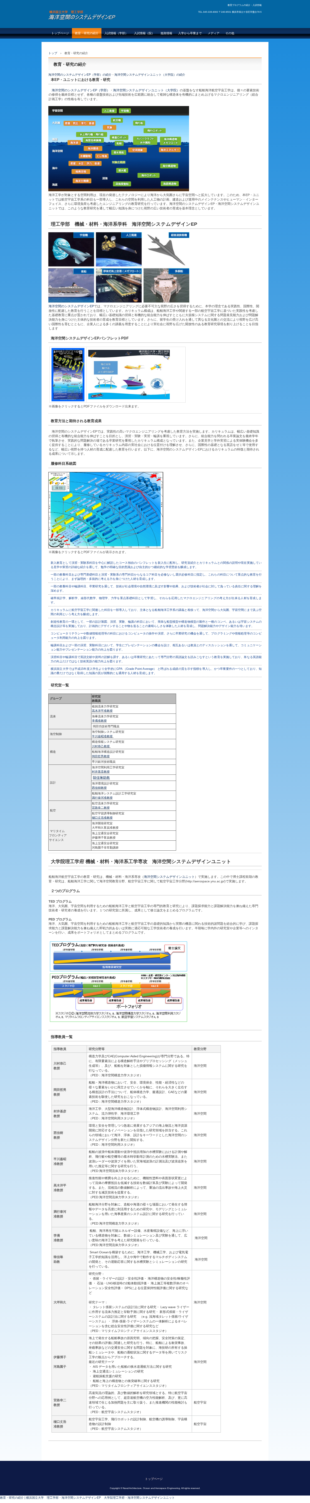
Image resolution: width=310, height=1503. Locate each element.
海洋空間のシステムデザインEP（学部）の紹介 (79, 74)
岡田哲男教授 (101, 756)
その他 (229, 33)
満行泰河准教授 (102, 797)
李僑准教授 (99, 720)
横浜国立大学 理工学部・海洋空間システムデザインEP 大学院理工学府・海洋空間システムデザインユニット (104, 18)
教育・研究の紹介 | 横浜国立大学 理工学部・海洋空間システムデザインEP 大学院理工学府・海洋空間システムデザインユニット (87, 1497)
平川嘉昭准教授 (102, 736)
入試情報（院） (144, 33)
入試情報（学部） (116, 33)
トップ (52, 53)
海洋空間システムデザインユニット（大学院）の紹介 (149, 74)
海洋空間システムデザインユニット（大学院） (146, 90)
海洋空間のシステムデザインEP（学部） (81, 90)
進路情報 (166, 33)
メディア (213, 33)
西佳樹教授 (99, 787)
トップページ (60, 33)
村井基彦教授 (101, 771)
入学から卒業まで (190, 33)
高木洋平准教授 (102, 710)
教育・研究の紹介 (86, 33)
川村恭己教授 (101, 746)
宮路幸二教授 (101, 807)
